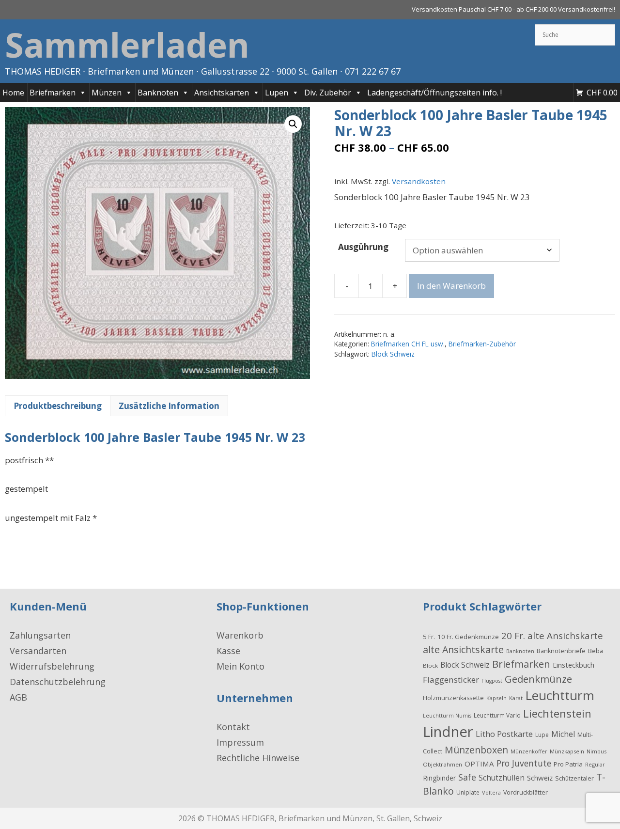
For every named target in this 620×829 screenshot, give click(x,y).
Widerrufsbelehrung (52, 666)
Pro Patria (568, 764)
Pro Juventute (523, 763)
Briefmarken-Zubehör (482, 343)
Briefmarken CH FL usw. (408, 343)
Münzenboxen (476, 749)
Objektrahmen (442, 764)
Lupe (542, 735)
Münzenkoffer (529, 751)
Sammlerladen (127, 44)
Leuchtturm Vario (497, 715)
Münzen (107, 92)
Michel (563, 734)
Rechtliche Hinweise (258, 758)
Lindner (448, 731)
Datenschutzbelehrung (58, 682)
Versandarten (38, 651)
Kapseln (496, 698)
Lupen (276, 92)
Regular (595, 764)
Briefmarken (53, 92)
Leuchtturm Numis (447, 715)
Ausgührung (363, 246)
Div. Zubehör (327, 92)
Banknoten (158, 92)
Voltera (491, 792)
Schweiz (540, 777)
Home (13, 92)
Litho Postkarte (504, 733)
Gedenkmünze (538, 679)
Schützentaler (574, 778)
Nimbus (596, 751)
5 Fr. (429, 636)
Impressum (240, 742)
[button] (293, 124)
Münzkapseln (567, 751)
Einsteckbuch (573, 665)
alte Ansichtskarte (463, 649)
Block (430, 665)
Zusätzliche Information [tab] (169, 405)
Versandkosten (419, 181)
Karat (516, 698)
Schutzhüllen (502, 777)
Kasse (228, 651)
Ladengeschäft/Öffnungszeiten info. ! (434, 92)
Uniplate (468, 792)
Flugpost (491, 680)
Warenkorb (240, 635)
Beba (595, 650)
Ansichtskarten (221, 92)
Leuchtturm (559, 695)
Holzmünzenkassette (453, 698)
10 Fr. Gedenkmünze (468, 636)
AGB (18, 697)
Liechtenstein (557, 713)
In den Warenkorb (451, 285)
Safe (467, 777)
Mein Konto (240, 666)
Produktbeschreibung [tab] (58, 405)
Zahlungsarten (40, 635)
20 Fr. (513, 635)
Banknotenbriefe (561, 651)
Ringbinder (439, 777)
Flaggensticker (451, 679)
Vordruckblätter (525, 792)
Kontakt (233, 727)
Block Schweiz (393, 354)
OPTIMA (479, 763)
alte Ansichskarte (565, 635)
